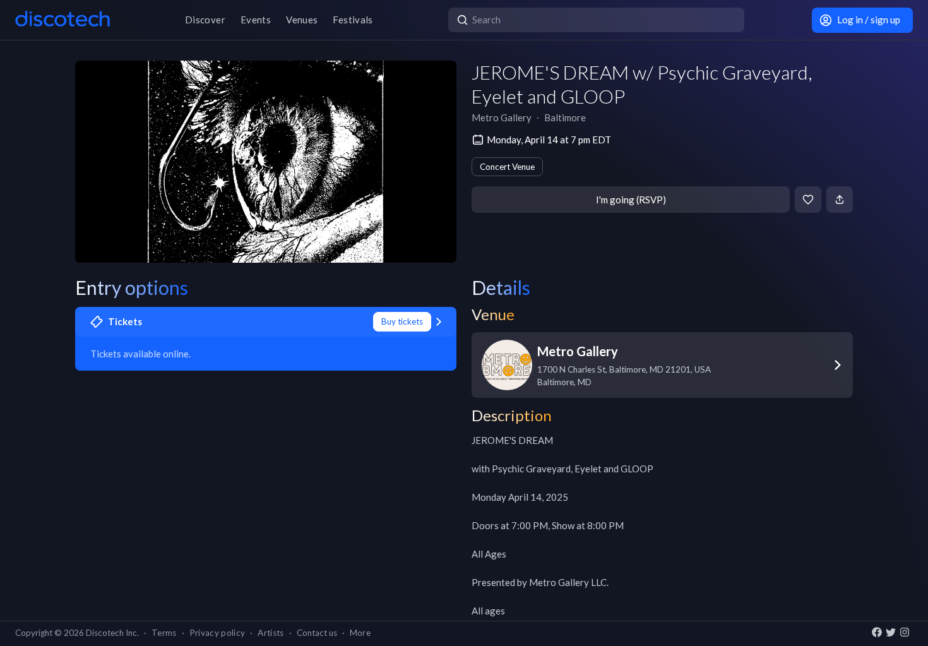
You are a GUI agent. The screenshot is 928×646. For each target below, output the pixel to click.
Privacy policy (217, 633)
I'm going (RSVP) (631, 199)
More (360, 633)
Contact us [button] (317, 633)
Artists (270, 633)
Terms (164, 633)
